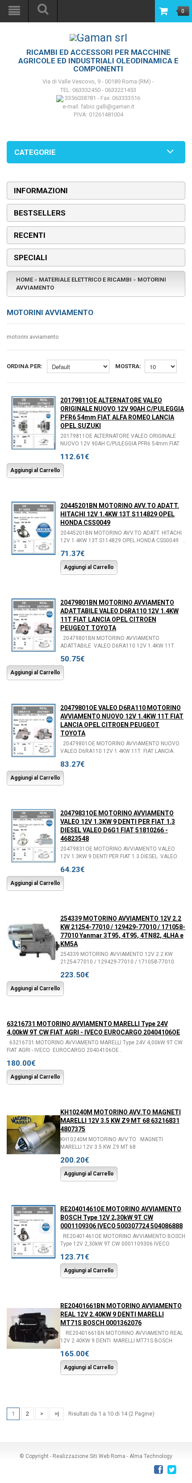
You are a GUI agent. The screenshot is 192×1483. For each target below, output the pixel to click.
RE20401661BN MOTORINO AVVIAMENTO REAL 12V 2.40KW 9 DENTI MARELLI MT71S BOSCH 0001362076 (121, 1314)
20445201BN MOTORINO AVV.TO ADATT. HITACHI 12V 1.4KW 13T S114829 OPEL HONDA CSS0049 (119, 514)
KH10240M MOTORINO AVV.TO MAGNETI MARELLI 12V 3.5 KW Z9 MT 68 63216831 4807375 (120, 1121)
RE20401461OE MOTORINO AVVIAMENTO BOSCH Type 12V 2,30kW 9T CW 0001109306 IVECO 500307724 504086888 (121, 1217)
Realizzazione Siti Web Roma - (91, 1456)
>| (56, 1413)
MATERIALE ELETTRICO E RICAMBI (85, 279)
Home (24, 279)
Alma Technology (150, 1456)
